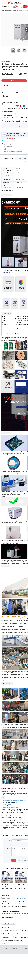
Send (14, 860)
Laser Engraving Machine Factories (10, 930)
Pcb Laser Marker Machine (8, 923)
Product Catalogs (22, 898)
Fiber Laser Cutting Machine (21, 906)
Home (2, 10)
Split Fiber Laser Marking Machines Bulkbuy (12, 940)
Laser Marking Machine (6, 906)
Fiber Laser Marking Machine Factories (11, 933)
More (2, 943)
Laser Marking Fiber (7, 937)
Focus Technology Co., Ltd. (18, 948)
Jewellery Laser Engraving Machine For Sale (12, 920)
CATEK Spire (4, 901)
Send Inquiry (14, 80)
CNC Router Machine (19, 901)
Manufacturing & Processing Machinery (13, 10)
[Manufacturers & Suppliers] (14, 2)
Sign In (3, 151)
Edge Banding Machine (6, 903)
